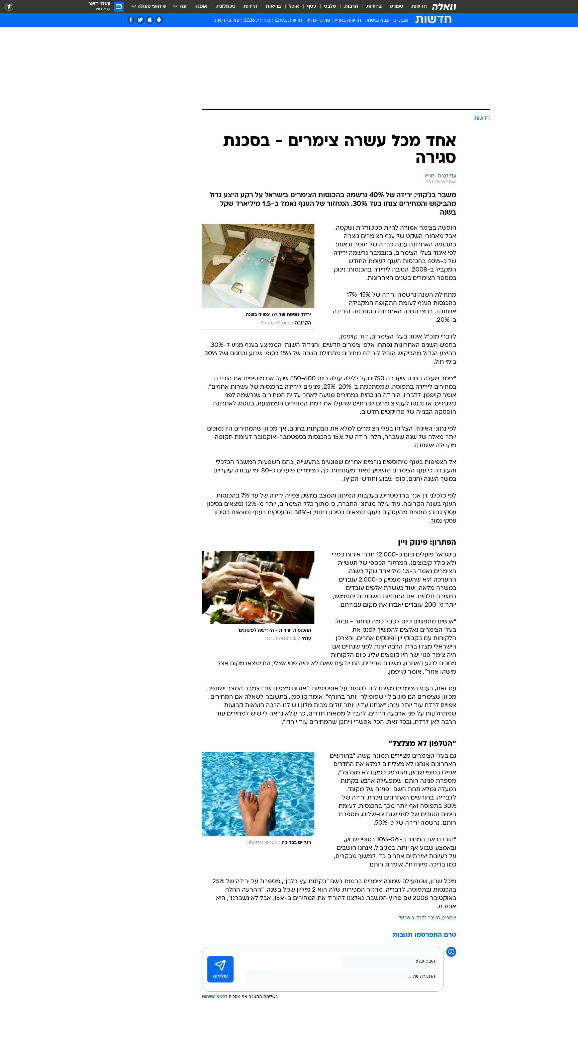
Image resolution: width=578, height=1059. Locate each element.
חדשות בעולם (288, 20)
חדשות (419, 6)
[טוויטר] (140, 20)
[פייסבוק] (131, 20)
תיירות (251, 6)
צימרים (449, 918)
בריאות (273, 6)
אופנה (200, 6)
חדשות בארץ (347, 20)
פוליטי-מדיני (318, 20)
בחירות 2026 (257, 20)
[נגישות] (9, 7)
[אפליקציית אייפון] (150, 20)
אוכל (294, 6)
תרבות (351, 6)
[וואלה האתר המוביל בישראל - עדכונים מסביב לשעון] (444, 6)
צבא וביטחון (377, 20)
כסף (311, 6)
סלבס (330, 6)
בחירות (374, 6)
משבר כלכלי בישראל (419, 918)
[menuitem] (415, 6)
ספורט (396, 6)
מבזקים (400, 20)
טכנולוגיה (225, 6)
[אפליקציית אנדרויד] (159, 20)
